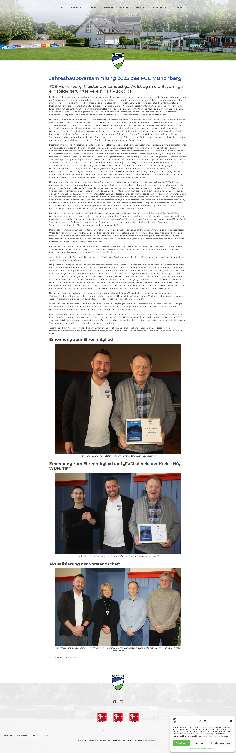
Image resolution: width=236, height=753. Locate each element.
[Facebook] (115, 701)
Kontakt (46, 735)
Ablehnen (199, 743)
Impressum (211, 749)
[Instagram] (121, 701)
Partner (177, 8)
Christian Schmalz (150, 740)
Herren (91, 8)
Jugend (123, 8)
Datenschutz (201, 749)
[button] (231, 721)
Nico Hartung (133, 740)
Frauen (108, 8)
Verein (74, 8)
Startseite (58, 8)
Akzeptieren (181, 743)
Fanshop (158, 8)
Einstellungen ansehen (221, 743)
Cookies (193, 749)
